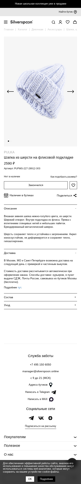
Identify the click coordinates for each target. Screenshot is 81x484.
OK (30, 479)
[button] (8, 141)
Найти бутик (66, 11)
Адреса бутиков (38, 384)
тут (19, 287)
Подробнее (46, 479)
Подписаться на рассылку (40, 426)
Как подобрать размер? (64, 176)
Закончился (35, 185)
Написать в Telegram (37, 392)
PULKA (9, 152)
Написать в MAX (38, 399)
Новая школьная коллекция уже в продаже (40, 3)
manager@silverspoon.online (40, 371)
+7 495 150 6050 (40, 364)
